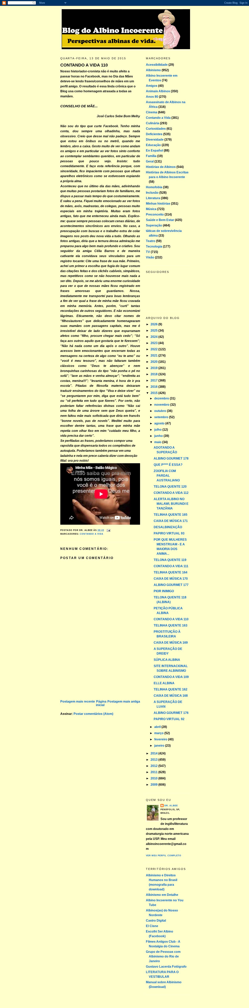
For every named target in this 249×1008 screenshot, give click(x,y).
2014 (154, 753)
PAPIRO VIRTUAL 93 (169, 533)
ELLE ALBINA (164, 683)
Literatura (153, 198)
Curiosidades (156, 128)
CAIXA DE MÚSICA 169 (171, 642)
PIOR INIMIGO (164, 591)
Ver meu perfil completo (163, 855)
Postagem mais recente (77, 701)
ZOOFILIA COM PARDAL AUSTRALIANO (167, 475)
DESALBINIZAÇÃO (168, 527)
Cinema (151, 112)
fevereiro (161, 739)
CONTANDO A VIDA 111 (171, 566)
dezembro (162, 398)
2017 (154, 380)
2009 (154, 784)
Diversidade (155, 139)
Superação (154, 225)
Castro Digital (156, 920)
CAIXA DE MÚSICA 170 (171, 578)
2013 (154, 759)
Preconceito (155, 214)
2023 (154, 343)
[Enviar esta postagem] (108, 530)
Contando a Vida (91, 534)
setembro (161, 417)
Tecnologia (154, 246)
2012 (154, 766)
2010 (154, 778)
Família (151, 156)
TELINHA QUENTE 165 (170, 514)
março (159, 733)
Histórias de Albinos (161, 167)
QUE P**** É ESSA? (168, 464)
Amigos (151, 85)
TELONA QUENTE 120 (170, 486)
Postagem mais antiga (123, 701)
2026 (154, 324)
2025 (154, 330)
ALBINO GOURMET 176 (171, 712)
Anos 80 (152, 96)
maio (158, 442)
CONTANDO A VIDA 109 (171, 677)
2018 (154, 374)
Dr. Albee (171, 805)
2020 (154, 361)
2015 (154, 393)
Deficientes (154, 134)
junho (159, 435)
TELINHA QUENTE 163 (170, 625)
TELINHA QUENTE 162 (170, 689)
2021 (154, 355)
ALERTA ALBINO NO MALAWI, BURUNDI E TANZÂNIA (171, 503)
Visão (150, 257)
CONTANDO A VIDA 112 (171, 492)
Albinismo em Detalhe (162, 894)
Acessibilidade (157, 64)
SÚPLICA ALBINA (167, 659)
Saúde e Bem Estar (160, 220)
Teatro (150, 241)
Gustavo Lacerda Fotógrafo (166, 966)
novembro (162, 404)
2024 (154, 336)
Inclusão (152, 192)
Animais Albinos (158, 91)
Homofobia (154, 187)
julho (158, 429)
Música (151, 209)
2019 (154, 368)
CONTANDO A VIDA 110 (84, 65)
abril (157, 726)
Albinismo (153, 70)
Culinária (152, 123)
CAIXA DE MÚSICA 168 (171, 695)
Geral (150, 161)
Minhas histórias (158, 203)
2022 (154, 349)
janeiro (159, 745)
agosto (159, 423)
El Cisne (152, 926)
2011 (154, 772)
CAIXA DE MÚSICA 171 (171, 521)
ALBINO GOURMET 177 (171, 585)
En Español (154, 150)
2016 (154, 386)
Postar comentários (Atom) (93, 713)
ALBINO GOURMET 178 (171, 458)
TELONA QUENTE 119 (170, 560)
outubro (160, 411)
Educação (153, 145)
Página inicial (101, 703)
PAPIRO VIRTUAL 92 (169, 719)
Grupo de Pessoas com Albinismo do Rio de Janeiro (163, 956)
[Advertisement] (89, 671)
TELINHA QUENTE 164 (170, 572)
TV (148, 252)
